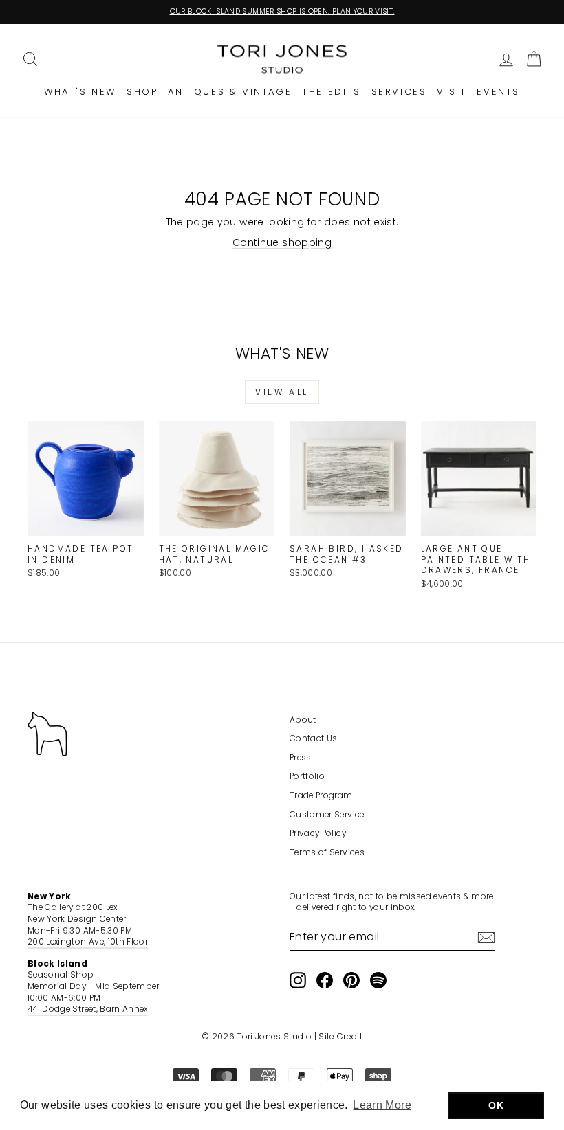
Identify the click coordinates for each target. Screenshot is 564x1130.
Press (301, 757)
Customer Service (327, 814)
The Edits (331, 91)
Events (498, 91)
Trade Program (321, 795)
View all (282, 392)
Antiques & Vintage (230, 91)
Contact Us (314, 738)
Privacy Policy (318, 833)
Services (399, 91)
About (303, 719)
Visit (451, 91)
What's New (80, 91)
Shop (142, 91)
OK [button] (495, 1105)
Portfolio (307, 776)
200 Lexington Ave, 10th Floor (88, 941)
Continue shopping (282, 242)
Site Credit (340, 1036)
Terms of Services (327, 852)
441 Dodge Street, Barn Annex (88, 1009)
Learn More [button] (382, 1105)
